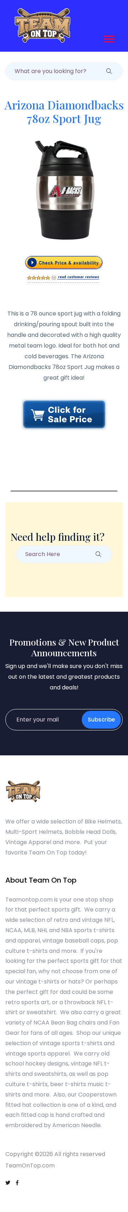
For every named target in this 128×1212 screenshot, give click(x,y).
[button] (108, 37)
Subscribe (101, 719)
